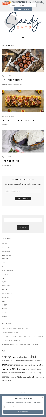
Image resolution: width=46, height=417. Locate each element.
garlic (25, 369)
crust (22, 365)
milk (9, 373)
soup (24, 377)
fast (8, 369)
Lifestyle (5, 274)
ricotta (27, 373)
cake (3, 361)
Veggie (4, 316)
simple (18, 376)
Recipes (15, 84)
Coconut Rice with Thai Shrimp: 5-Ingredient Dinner (22, 336)
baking (6, 357)
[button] (23, 5)
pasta (13, 373)
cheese (8, 361)
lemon (38, 369)
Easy (3, 266)
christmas (26, 361)
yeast (9, 380)
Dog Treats (6, 255)
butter (36, 356)
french (21, 369)
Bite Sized (9, 84)
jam (33, 369)
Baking (4, 84)
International (7, 270)
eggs (4, 369)
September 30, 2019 (7, 116)
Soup (4, 301)
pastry (17, 373)
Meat (4, 278)
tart (3, 380)
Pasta (4, 282)
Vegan (4, 313)
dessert (33, 365)
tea (6, 380)
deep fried (28, 365)
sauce (32, 372)
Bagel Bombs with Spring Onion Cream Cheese (20, 344)
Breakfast (4, 124)
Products (6, 286)
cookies (39, 360)
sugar (30, 376)
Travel (4, 309)
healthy (30, 369)
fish (10, 369)
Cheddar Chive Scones (11, 340)
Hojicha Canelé (12, 80)
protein (22, 373)
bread (13, 357)
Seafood (5, 297)
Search (23, 227)
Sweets (20, 84)
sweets (41, 377)
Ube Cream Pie (11, 161)
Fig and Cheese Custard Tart (20, 120)
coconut (33, 361)
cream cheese (14, 364)
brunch (28, 357)
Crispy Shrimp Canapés (10, 332)
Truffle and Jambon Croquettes (15, 329)
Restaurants (7, 293)
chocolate (19, 361)
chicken (13, 361)
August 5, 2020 (6, 76)
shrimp (12, 377)
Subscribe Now (23, 9)
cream (5, 364)
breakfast (20, 357)
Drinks (4, 263)
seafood (5, 376)
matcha (4, 372)
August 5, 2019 (6, 157)
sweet (36, 377)
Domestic (5, 259)
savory (38, 372)
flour (15, 369)
